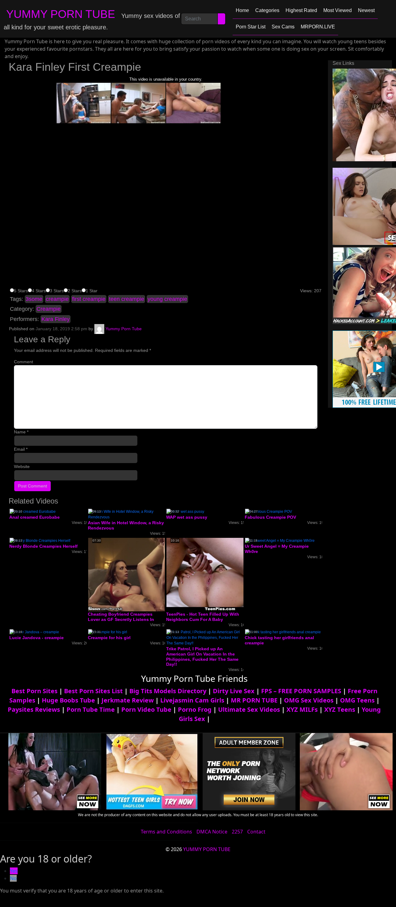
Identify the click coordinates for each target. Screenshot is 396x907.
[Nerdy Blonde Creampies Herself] (40, 540)
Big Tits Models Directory (167, 691)
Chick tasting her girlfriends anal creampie (279, 640)
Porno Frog (195, 709)
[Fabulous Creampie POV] (268, 511)
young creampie (167, 299)
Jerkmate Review (127, 700)
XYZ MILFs (302, 709)
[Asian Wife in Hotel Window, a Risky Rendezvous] (126, 514)
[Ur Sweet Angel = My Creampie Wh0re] (280, 540)
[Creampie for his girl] (107, 632)
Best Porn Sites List (93, 691)
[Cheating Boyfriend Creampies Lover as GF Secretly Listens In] (137, 574)
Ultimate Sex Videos (249, 709)
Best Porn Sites (34, 691)
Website (22, 466)
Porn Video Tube (146, 709)
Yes (14, 870)
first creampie (88, 299)
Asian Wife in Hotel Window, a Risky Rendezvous (126, 525)
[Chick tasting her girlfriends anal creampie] (283, 632)
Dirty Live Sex (234, 691)
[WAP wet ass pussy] (185, 511)
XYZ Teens (339, 709)
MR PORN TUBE (254, 700)
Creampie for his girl (109, 637)
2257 (237, 831)
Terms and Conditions (166, 831)
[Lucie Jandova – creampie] (34, 632)
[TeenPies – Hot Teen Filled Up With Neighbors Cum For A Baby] (215, 574)
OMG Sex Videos (309, 700)
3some (34, 299)
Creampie (49, 309)
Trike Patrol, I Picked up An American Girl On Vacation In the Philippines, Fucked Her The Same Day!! (202, 656)
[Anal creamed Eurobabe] (32, 511)
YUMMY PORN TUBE (60, 14)
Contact (256, 831)
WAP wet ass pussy (186, 517)
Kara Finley (55, 319)
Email (21, 449)
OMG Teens (357, 700)
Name (21, 431)
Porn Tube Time (91, 709)
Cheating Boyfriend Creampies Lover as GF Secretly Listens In (121, 617)
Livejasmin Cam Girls (192, 700)
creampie (57, 299)
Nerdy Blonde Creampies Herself (43, 546)
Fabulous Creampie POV (270, 517)
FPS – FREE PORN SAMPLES (301, 691)
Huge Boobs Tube (68, 700)
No (13, 878)
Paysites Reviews (34, 709)
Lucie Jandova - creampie (36, 637)
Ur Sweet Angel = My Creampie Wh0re (277, 549)
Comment (23, 361)
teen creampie (126, 299)
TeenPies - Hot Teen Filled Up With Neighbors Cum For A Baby (202, 617)
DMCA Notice (211, 831)
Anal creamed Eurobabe (34, 517)
